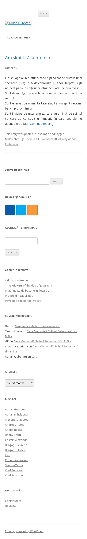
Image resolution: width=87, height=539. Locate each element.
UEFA (39, 139)
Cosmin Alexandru (17, 440)
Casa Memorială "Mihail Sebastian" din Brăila (42, 341)
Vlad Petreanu (14, 470)
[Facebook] (10, 210)
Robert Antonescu (16, 460)
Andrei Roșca (13, 430)
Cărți (34, 356)
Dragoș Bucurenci (16, 445)
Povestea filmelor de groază (23, 301)
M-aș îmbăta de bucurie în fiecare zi (27, 290)
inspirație (43, 134)
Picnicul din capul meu (19, 296)
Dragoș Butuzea (15, 450)
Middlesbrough (14, 139)
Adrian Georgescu (16, 409)
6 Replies (11, 68)
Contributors (13, 501)
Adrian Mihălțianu (16, 414)
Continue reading (43, 124)
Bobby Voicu (13, 435)
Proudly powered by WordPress (24, 531)
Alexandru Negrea (17, 419)
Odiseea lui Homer (17, 280)
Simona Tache (14, 465)
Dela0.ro (10, 506)
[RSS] (32, 210)
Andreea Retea (14, 425)
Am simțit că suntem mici (30, 57)
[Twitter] (21, 210)
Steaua (30, 139)
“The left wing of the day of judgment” (29, 285)
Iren (7, 455)
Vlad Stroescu (14, 475)
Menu (43, 13)
